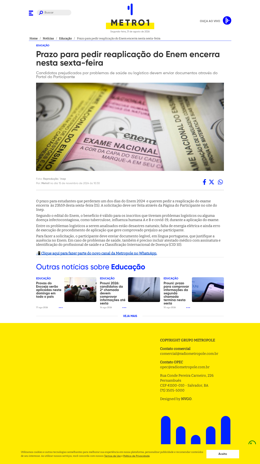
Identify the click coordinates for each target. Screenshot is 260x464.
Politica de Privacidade (136, 456)
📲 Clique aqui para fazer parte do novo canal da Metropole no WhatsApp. (96, 253)
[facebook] (204, 182)
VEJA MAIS (130, 316)
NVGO (186, 399)
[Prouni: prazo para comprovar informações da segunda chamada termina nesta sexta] (208, 289)
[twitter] (211, 182)
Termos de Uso (112, 456)
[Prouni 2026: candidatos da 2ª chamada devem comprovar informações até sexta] (144, 289)
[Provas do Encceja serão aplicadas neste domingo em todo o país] (80, 289)
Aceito (222, 454)
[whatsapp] (220, 182)
